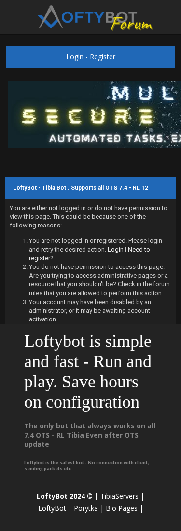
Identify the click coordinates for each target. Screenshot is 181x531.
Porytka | (89, 508)
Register (102, 56)
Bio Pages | (124, 508)
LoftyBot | (55, 508)
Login (75, 56)
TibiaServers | (122, 496)
